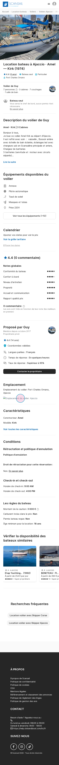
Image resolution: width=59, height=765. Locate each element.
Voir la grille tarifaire (14, 239)
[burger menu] (49, 4)
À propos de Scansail (20, 678)
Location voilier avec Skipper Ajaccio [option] (28, 623)
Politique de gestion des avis (23, 701)
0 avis (13, 74)
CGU (12, 688)
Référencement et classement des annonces (31, 695)
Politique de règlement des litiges (26, 698)
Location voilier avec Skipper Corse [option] (28, 615)
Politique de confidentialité (23, 681)
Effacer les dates (11, 245)
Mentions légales (18, 691)
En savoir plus (16, 471)
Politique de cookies (19, 685)
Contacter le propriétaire (29, 371)
